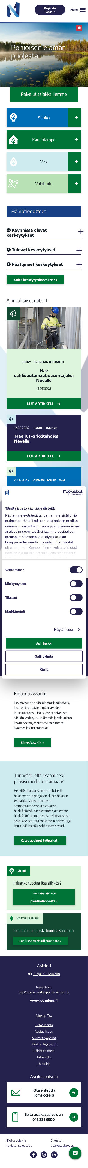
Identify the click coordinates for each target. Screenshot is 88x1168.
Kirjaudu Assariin (50, 9)
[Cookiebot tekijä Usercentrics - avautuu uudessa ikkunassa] (63, 492)
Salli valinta (44, 656)
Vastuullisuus (28, 918)
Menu (73, 9)
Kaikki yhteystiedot (43, 1044)
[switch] (76, 583)
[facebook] (33, 1154)
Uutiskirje (44, 1064)
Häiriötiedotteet (43, 1051)
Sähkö (21, 871)
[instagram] (44, 1154)
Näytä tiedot (63, 630)
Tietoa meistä (44, 1025)
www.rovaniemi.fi (43, 1000)
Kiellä (44, 669)
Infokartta (43, 1057)
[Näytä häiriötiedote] (79, 28)
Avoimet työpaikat (44, 1038)
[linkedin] (54, 1154)
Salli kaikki (44, 643)
